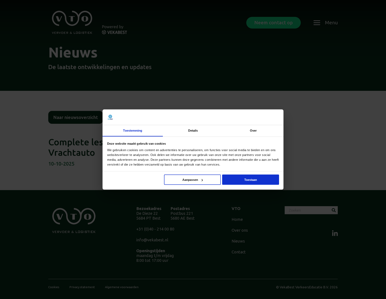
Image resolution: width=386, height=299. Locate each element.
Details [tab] (193, 130)
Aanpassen (190, 179)
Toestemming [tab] (132, 130)
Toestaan (250, 179)
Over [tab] (253, 130)
